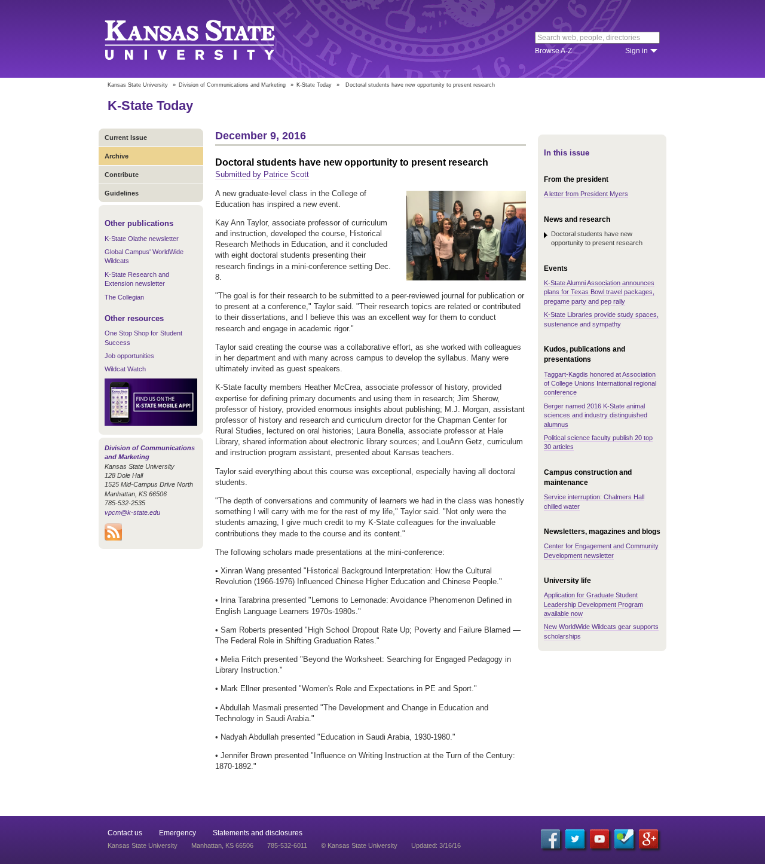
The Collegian (124, 297)
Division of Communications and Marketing (232, 85)
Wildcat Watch (125, 369)
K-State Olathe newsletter (142, 238)
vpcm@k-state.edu (132, 512)
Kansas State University (205, 39)
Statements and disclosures (257, 833)
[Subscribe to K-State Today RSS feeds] (113, 538)
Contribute (122, 174)
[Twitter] (575, 838)
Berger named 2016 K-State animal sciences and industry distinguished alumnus (595, 415)
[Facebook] (550, 838)
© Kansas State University (359, 845)
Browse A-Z (553, 51)
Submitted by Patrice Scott (262, 174)
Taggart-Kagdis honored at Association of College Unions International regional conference (600, 383)
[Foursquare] (624, 838)
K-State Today (314, 85)
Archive (116, 156)
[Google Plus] (648, 838)
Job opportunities (129, 355)
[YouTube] (599, 838)
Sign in (636, 51)
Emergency (177, 833)
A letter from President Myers (586, 193)
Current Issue (126, 137)
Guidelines (122, 193)
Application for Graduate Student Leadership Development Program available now (593, 604)
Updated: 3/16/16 (436, 845)
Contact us (125, 833)
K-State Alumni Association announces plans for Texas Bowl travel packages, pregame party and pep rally (599, 292)
